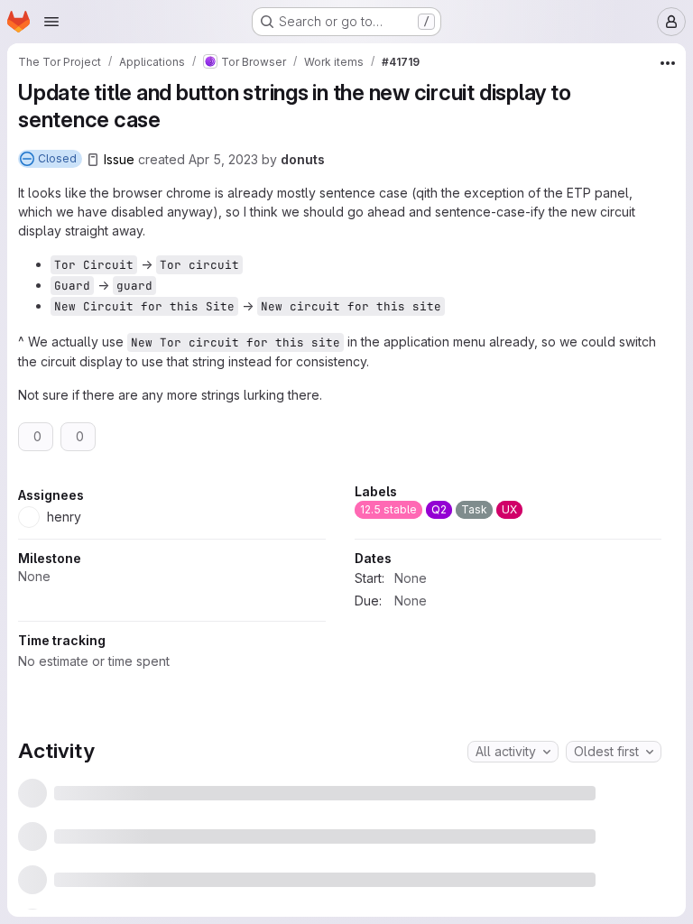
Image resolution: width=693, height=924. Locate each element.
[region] (339, 610)
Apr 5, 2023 (223, 159)
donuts (303, 159)
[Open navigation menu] (51, 21)
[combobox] (513, 807)
